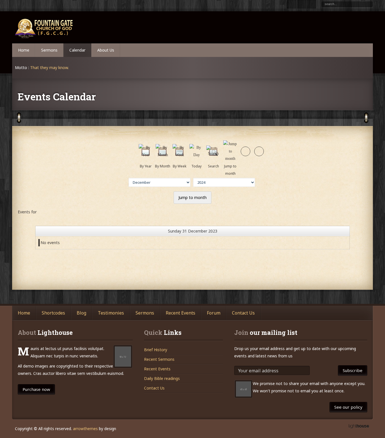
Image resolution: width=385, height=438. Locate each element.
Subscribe (352, 370)
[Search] (213, 153)
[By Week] (179, 155)
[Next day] (245, 151)
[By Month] (163, 155)
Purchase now (36, 389)
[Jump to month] (230, 158)
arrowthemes (85, 428)
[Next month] (259, 151)
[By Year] (146, 155)
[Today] (196, 155)
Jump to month (192, 197)
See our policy (348, 407)
